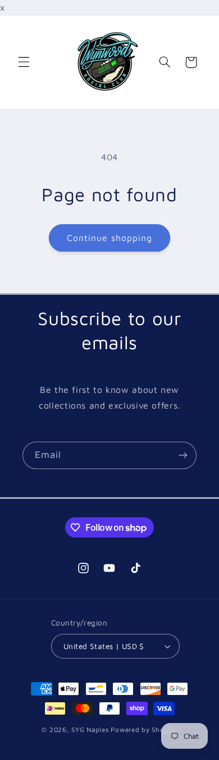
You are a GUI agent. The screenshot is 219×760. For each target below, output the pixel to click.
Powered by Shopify (144, 729)
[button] (23, 62)
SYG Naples (89, 729)
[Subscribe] (183, 455)
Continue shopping (110, 238)
